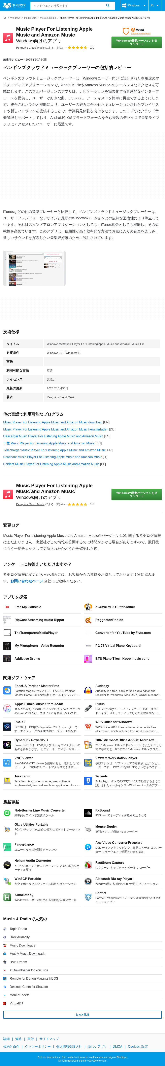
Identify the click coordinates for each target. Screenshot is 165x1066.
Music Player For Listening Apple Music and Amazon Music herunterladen (55, 429)
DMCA (117, 1046)
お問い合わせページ (26, 581)
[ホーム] (4, 18)
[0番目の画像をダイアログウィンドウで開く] (34, 268)
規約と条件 (11, 1046)
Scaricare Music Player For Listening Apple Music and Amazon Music (52, 457)
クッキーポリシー (38, 1046)
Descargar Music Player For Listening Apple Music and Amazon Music (53, 436)
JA (152, 5)
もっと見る (82, 1014)
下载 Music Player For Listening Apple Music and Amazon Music (49, 443)
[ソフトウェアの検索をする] (108, 6)
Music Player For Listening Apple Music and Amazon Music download (52, 422)
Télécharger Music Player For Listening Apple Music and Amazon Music (54, 450)
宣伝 (30, 1039)
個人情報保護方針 (69, 1046)
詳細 (6, 1039)
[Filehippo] (14, 5)
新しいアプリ (97, 1046)
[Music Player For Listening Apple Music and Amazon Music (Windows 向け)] (8, 38)
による (35, 47)
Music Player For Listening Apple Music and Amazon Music (54, 34)
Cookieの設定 (138, 1046)
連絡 (18, 1039)
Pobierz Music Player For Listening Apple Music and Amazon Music (51, 464)
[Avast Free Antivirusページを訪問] (136, 31)
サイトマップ (49, 1039)
